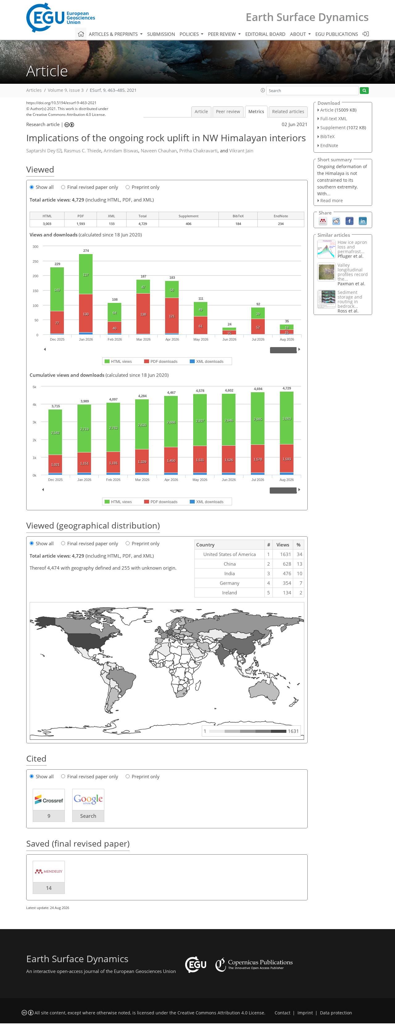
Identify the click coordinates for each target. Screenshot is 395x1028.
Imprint (305, 1013)
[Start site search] (364, 90)
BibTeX (327, 136)
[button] (263, 90)
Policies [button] (190, 34)
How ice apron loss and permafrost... (352, 246)
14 (49, 888)
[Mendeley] (323, 221)
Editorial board (265, 34)
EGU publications (336, 34)
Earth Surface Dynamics (307, 17)
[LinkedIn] (363, 221)
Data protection (336, 1013)
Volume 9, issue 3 (66, 90)
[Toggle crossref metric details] (48, 799)
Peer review (228, 111)
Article (201, 111)
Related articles (288, 111)
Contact (282, 1013)
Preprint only (146, 187)
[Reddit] (336, 221)
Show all (45, 187)
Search (88, 816)
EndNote (329, 145)
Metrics (256, 111)
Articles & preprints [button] (114, 34)
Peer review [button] (222, 34)
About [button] (298, 34)
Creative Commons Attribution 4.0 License (220, 1013)
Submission (161, 34)
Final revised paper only (92, 187)
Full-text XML (333, 118)
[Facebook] (349, 221)
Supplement (333, 127)
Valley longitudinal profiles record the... (353, 272)
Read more (331, 200)
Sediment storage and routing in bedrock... (350, 299)
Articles (34, 90)
